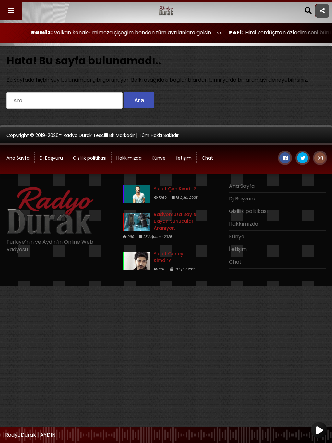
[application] (166, 433)
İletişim (184, 158)
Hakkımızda (129, 158)
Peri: (223, 32)
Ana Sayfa (242, 186)
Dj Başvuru (51, 158)
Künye (159, 158)
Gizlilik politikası (89, 158)
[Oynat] (319, 430)
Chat (207, 158)
